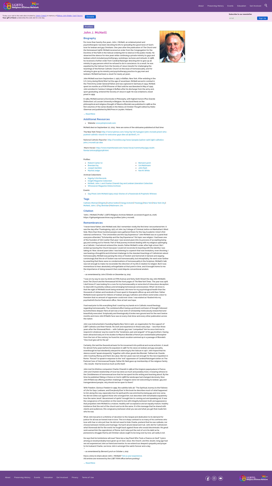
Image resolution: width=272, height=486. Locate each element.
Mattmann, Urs (116, 205)
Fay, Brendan (103, 205)
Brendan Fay (93, 165)
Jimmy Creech (41, 16)
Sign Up (262, 18)
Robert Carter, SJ (95, 163)
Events (230, 6)
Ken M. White (144, 170)
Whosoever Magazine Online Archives (104, 186)
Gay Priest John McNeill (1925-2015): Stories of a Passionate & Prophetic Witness (122, 194)
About (201, 6)
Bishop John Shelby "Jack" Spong (69, 16)
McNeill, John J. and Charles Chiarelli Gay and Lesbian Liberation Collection (120, 183)
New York (148, 203)
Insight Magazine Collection (100, 181)
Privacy (75, 477)
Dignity (103, 203)
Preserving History (216, 6)
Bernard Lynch (144, 163)
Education (241, 6)
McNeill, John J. (90, 205)
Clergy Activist (126, 203)
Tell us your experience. (132, 456)
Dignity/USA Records (97, 178)
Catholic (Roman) (91, 203)
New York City (159, 203)
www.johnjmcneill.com (106, 123)
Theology (138, 203)
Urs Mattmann (144, 165)
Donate (90, 17)
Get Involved (255, 6)
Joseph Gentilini (95, 168)
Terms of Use (88, 477)
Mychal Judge (94, 170)
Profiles (89, 27)
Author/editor (113, 203)
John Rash (142, 168)
